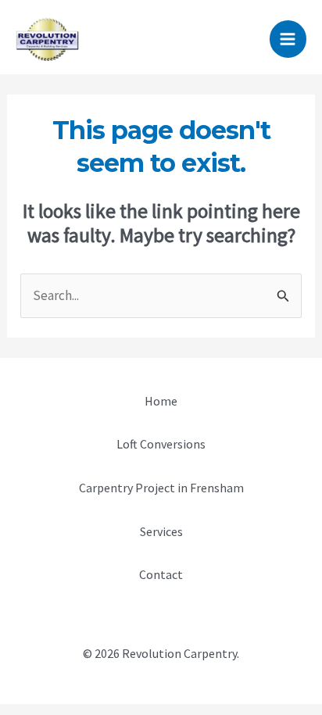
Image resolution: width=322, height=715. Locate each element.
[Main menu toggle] (288, 39)
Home (161, 401)
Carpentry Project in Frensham (161, 487)
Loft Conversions (161, 444)
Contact (161, 574)
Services (161, 531)
